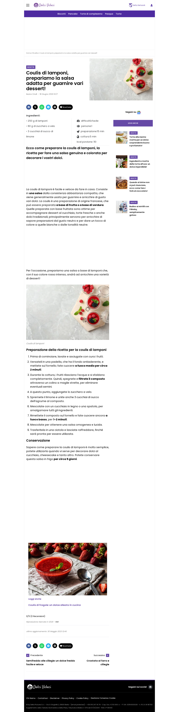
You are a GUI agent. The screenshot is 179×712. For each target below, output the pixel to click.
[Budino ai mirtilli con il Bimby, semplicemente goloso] (121, 211)
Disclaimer (55, 698)
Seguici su (130, 112)
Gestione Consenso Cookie (103, 698)
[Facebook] (28, 107)
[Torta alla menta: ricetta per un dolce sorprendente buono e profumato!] (121, 141)
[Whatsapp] (41, 107)
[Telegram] (48, 107)
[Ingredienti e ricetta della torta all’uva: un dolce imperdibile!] (121, 164)
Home (28, 53)
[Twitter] (35, 107)
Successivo (99, 655)
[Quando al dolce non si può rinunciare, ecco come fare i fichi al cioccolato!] (121, 187)
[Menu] (29, 5)
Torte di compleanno (91, 13)
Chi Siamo (31, 698)
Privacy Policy (68, 698)
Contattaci (43, 698)
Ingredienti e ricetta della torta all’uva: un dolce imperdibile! (139, 164)
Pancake (72, 13)
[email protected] (78, 704)
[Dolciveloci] (44, 5)
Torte (118, 13)
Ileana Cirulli (31, 94)
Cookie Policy (82, 698)
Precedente (36, 655)
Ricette (35, 53)
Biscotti (62, 13)
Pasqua (109, 13)
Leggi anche (133, 123)
